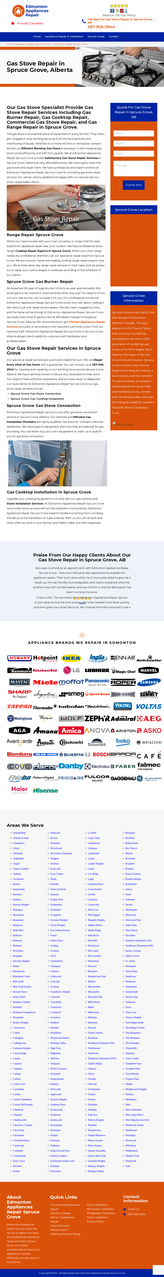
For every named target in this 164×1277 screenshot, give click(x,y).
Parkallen (92, 1104)
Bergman (17, 956)
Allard (16, 848)
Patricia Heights (96, 1120)
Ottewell (92, 1084)
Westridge (130, 1135)
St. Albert (130, 961)
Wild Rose (130, 1145)
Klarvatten (55, 1171)
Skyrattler (130, 935)
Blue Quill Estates (22, 986)
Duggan (54, 858)
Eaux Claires (56, 873)
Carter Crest (19, 1084)
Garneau (54, 950)
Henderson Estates (59, 1038)
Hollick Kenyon (58, 1068)
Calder (16, 1032)
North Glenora (95, 1032)
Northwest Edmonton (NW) (102, 1058)
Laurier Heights (96, 863)
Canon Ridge (19, 1053)
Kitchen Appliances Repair (62, 1219)
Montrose (93, 1022)
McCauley (93, 950)
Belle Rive (18, 930)
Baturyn (17, 899)
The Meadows (132, 1038)
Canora (16, 1058)
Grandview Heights (60, 991)
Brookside (18, 1017)
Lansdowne (94, 843)
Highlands (55, 1053)
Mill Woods (94, 1002)
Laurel (91, 858)
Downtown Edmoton (61, 853)
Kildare (54, 1135)
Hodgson (55, 1063)
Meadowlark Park (97, 976)
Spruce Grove (132, 956)
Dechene (17, 1166)
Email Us (133, 1209)
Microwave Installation (100, 1209)
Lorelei (91, 894)
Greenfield (55, 1002)
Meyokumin (94, 986)
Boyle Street (19, 997)
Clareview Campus (22, 1125)
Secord (128, 904)
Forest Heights (57, 925)
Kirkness (54, 1166)
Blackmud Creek (21, 976)
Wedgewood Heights (136, 1089)
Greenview (56, 1007)
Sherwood (130, 914)
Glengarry (55, 966)
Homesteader (57, 1079)
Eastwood (55, 868)
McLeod (92, 966)
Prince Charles (95, 1140)
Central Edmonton (22, 1099)
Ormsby (92, 1079)
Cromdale (18, 1150)
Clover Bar (18, 1130)
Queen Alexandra (97, 1150)
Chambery (18, 1109)
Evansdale (55, 909)
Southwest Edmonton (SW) (139, 945)
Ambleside (18, 858)
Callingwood (19, 1043)
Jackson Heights (58, 1099)
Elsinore (54, 894)
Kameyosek (56, 1109)
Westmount (131, 1130)
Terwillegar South (134, 1022)
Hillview (54, 1058)
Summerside (131, 991)
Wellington (130, 1099)
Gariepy (54, 945)
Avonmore (18, 879)
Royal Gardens (133, 873)
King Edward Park (60, 1150)
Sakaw (128, 889)
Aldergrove (19, 843)
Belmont (17, 945)
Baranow (17, 894)
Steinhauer (130, 966)
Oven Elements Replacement (59, 1227)
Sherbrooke (131, 909)
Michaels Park (95, 997)
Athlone (17, 873)
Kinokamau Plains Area (62, 1161)
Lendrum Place (95, 884)
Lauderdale (93, 853)
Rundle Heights (133, 879)
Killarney (55, 1145)
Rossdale (130, 863)
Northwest (93, 1053)
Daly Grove (19, 1161)
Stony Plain (131, 971)
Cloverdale (18, 1135)
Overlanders (94, 1089)
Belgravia (18, 925)
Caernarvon (19, 1027)
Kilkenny (55, 1140)
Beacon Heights (21, 904)
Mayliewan (93, 945)
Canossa (17, 1063)
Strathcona (130, 976)
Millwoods (93, 1012)
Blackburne (19, 971)
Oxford (91, 1094)
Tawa (128, 1007)
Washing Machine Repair (65, 1234)
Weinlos (129, 1094)
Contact (114, 36)
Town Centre (132, 1058)
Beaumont (18, 920)
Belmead (17, 940)
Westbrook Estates (134, 1125)
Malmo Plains (95, 925)
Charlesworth (20, 1120)
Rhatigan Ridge (96, 1171)
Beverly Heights (21, 961)
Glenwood (55, 976)
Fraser (53, 935)
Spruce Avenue (133, 950)
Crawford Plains (21, 1140)
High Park (55, 1048)
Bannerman (19, 889)
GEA (53, 956)
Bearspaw (18, 909)
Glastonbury (56, 961)
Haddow (54, 1022)
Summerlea (131, 986)
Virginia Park (132, 1079)
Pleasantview (94, 1130)
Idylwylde (55, 1089)
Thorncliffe (131, 1048)
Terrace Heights (133, 1017)
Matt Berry (93, 935)
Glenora (54, 971)
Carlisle (17, 1073)
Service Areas (96, 36)
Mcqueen (92, 971)
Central (16, 1094)
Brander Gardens (21, 1002)
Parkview (93, 1114)
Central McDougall (23, 1104)
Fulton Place (56, 940)
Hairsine (54, 1027)
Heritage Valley (58, 1043)
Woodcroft (130, 1161)
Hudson (54, 1084)
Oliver (91, 1073)
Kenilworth (56, 1120)
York (127, 1166)
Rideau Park (131, 843)
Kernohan (55, 1130)
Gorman (54, 986)
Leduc (91, 868)
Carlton (16, 1079)
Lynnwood (93, 904)
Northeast (93, 1038)
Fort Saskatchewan (60, 930)
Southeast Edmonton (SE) (138, 940)
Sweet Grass (131, 997)
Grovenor (55, 1017)
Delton (16, 1171)
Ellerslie (54, 884)
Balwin (16, 884)
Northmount (94, 1048)
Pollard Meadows (97, 1135)
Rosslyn (129, 868)
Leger (91, 879)
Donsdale (55, 843)
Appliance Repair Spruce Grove (33, 44)
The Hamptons (132, 1032)
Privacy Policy (95, 1221)
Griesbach (55, 1012)
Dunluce (54, 863)
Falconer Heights (59, 920)
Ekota (53, 879)
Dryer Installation (97, 1204)
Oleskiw (92, 1068)
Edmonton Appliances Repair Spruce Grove (102, 1273)
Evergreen (55, 914)
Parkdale (92, 1109)
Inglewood (55, 1094)
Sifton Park (131, 925)
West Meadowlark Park (137, 1120)
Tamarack (130, 1002)
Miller (91, 1007)
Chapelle (17, 1114)
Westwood (130, 1140)
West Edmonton (133, 1109)
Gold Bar (55, 981)
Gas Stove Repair (60, 1213)
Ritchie (129, 853)
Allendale (18, 853)
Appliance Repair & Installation (64, 36)
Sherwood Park (133, 920)
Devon (53, 838)
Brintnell (17, 1007)
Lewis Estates (95, 889)
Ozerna (91, 1099)
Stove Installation (97, 1217)
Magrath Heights (96, 920)
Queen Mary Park (97, 1155)
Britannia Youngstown (24, 1012)
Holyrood (55, 1073)
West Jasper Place (134, 1114)
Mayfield (92, 940)
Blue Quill (18, 981)
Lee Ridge (93, 873)
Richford (129, 838)
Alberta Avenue (21, 838)
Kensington (56, 1125)
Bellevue (17, 935)
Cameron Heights (22, 1048)
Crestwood (18, 1145)
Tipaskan (130, 1053)
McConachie (94, 956)
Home (37, 36)
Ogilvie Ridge (95, 1063)
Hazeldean (55, 1032)
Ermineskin (56, 904)
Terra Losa (130, 1012)
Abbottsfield (19, 832)
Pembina (92, 1125)
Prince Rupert (95, 1145)
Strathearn (130, 981)
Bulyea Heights (21, 1022)
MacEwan (93, 909)
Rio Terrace (131, 848)
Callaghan (18, 1038)
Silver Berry (131, 930)
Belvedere (18, 950)
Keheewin (55, 1114)
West (127, 1104)
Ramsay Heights (96, 1166)
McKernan (93, 961)
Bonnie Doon (20, 991)
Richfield (130, 832)
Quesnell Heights (96, 1161)
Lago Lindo (94, 838)
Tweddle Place (132, 1068)
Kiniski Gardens (58, 1155)
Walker (129, 1084)
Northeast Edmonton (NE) (101, 1043)
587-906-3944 (101, 27)
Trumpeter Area (133, 1063)
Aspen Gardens (21, 868)
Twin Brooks (132, 1073)
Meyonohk (93, 991)
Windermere (131, 1150)
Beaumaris (18, 914)
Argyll (16, 863)
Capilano (17, 1068)
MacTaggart (94, 914)
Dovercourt (56, 848)
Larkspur (92, 848)
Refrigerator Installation (101, 1213)
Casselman (18, 1089)
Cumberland (19, 1155)
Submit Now (134, 184)
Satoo (128, 894)
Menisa (91, 981)
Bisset (16, 966)
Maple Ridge (94, 930)
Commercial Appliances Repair (65, 1207)
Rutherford (130, 884)
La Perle (92, 832)
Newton (92, 1027)
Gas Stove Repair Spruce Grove (70, 44)
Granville (55, 997)
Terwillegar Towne (135, 1027)
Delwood (55, 832)
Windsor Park (132, 1155)
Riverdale (130, 858)
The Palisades (132, 1043)
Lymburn (92, 899)
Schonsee (130, 899)
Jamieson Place (58, 1104)
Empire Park (56, 899)
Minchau (92, 1017)
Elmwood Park (58, 889)
